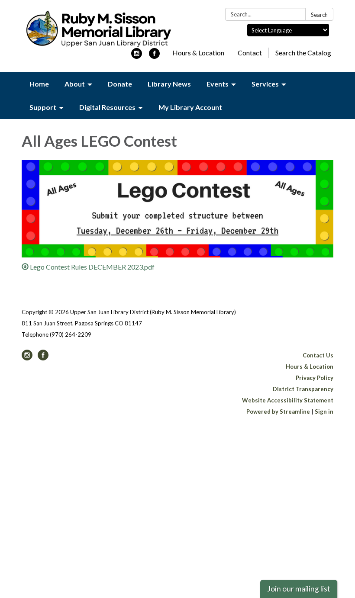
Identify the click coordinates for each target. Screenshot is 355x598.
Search (319, 14)
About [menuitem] (75, 84)
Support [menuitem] (42, 107)
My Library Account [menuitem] (190, 107)
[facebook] (154, 56)
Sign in (324, 411)
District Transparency (303, 389)
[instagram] (136, 56)
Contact (250, 52)
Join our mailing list (298, 588)
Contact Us (318, 355)
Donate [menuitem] (120, 84)
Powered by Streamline (278, 411)
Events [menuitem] (218, 84)
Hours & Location (198, 52)
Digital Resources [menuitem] (107, 107)
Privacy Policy (314, 377)
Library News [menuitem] (169, 84)
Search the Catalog (303, 52)
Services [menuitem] (265, 84)
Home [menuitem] (39, 84)
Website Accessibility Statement (287, 400)
